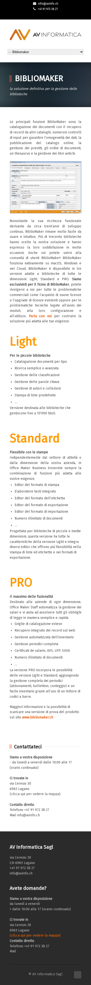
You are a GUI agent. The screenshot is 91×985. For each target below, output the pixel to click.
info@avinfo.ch (48, 3)
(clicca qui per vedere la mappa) (35, 794)
